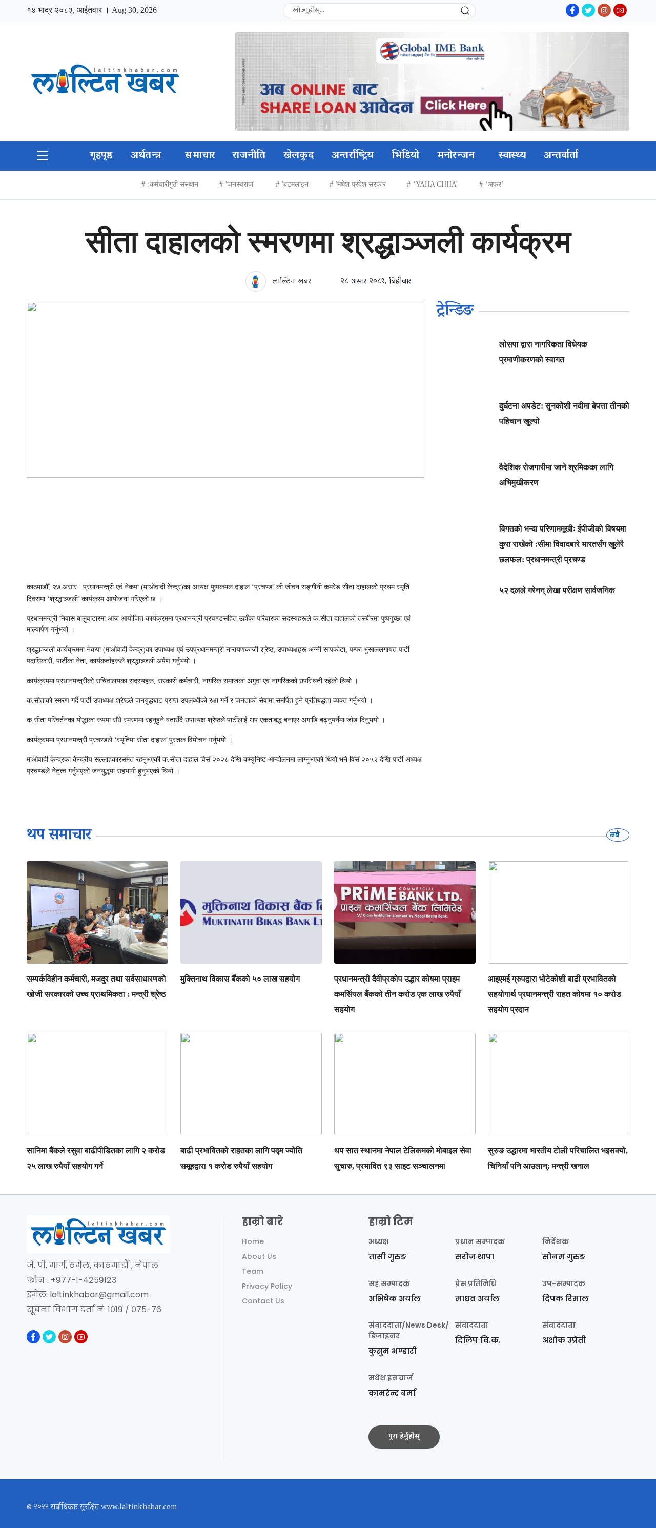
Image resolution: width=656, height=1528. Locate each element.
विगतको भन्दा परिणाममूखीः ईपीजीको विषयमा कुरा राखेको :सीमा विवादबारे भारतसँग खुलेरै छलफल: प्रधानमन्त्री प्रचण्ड (562, 544)
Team (252, 1271)
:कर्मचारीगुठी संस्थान (173, 184)
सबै (615, 834)
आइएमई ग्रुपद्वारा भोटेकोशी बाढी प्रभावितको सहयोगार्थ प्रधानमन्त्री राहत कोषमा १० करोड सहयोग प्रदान (554, 994)
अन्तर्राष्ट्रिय (353, 156)
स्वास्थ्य (512, 156)
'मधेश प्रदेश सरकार (361, 184)
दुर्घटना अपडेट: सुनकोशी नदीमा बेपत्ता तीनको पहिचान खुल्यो (564, 413)
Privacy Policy (267, 1286)
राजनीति (249, 156)
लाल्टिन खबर (290, 282)
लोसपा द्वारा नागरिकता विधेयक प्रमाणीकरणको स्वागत (543, 352)
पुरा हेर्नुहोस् (404, 1437)
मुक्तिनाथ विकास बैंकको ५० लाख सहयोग (240, 978)
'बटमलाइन (295, 184)
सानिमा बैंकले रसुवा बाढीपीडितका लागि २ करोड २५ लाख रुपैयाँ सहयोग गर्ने (96, 1158)
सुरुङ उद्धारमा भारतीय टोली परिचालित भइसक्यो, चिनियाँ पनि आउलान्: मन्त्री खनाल (558, 1158)
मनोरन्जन (456, 156)
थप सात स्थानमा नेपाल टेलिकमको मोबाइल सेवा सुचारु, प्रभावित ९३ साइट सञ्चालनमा (402, 1158)
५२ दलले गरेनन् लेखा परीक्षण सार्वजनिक (557, 590)
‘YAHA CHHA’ (435, 184)
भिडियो (406, 156)
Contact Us (263, 1301)
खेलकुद (298, 156)
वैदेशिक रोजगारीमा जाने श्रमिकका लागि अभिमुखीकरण (556, 475)
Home (253, 1241)
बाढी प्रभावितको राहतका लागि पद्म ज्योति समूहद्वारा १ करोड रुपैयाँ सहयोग (241, 1158)
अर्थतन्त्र (146, 156)
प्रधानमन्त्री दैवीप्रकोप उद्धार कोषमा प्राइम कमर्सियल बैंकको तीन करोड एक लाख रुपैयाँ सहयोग (397, 994)
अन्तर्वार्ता (561, 156)
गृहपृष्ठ (101, 156)
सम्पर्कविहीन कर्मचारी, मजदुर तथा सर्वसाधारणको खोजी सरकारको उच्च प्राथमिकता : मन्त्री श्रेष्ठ (96, 986)
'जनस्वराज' (240, 184)
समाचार (200, 156)
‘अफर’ (494, 184)
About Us (259, 1256)
